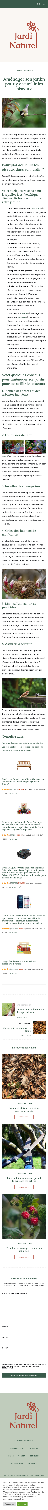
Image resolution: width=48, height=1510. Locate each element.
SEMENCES (35, 1456)
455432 (14, 883)
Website (5, 1348)
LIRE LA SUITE (24, 1117)
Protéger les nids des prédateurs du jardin (22, 743)
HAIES (11, 1456)
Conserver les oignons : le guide (17, 1029)
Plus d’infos (13, 793)
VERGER (21, 1456)
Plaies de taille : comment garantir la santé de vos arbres (24, 1179)
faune (25, 313)
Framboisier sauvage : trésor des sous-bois (24, 1249)
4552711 (14, 789)
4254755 (14, 929)
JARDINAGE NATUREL (24, 71)
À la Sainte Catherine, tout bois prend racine (31, 1011)
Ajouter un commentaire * (14, 1294)
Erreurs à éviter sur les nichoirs (16, 750)
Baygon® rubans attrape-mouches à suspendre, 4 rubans (19, 962)
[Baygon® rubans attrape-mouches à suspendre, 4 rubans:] (24, 947)
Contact (32, 1464)
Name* (5, 1327)
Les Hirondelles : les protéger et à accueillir (22, 746)
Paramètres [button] (9, 1504)
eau (5, 456)
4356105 (14, 969)
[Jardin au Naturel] (24, 34)
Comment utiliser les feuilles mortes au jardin (24, 1109)
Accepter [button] (22, 1504)
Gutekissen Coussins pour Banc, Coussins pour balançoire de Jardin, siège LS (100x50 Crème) (23, 781)
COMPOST (33, 1448)
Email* (5, 1337)
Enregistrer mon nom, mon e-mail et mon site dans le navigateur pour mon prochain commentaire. (24, 1366)
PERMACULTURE (17, 1448)
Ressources (17, 1464)
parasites (36, 208)
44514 (13, 835)
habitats (22, 317)
